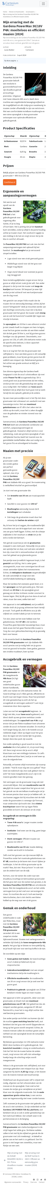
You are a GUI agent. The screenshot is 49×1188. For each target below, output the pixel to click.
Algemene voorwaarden (12, 1182)
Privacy (25, 1182)
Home (5, 12)
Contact (42, 1182)
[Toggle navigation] (43, 3)
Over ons (33, 1182)
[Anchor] (44, 67)
